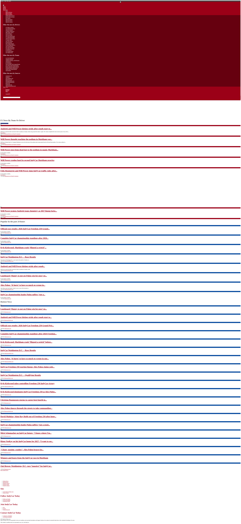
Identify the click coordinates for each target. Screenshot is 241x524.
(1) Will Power (8, 50)
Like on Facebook (6, 500)
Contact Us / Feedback (7, 515)
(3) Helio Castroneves (10, 31)
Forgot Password (6, 509)
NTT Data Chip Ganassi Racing (12, 65)
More (4, 217)
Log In (4, 508)
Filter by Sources (9, 14)
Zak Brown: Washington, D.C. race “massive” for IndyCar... (26, 466)
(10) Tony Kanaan (9, 41)
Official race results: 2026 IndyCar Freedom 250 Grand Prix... (27, 325)
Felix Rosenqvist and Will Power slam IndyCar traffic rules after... (29, 171)
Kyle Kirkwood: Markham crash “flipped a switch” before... (26, 342)
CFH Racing (8, 61)
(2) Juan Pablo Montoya (10, 45)
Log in (2, 1)
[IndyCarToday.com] (120, 2)
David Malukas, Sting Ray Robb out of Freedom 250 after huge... (28, 416)
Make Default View (4, 123)
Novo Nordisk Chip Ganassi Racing (13, 64)
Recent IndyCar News (10, 17)
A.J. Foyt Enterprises (10, 58)
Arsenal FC (8, 93)
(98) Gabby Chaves (9, 32)
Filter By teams (6, 484)
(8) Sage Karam (9, 42)
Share (14, 133)
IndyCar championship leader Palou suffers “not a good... (25, 425)
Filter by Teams (9, 13)
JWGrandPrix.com (9, 78)
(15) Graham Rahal (9, 51)
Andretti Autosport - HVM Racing (12, 60)
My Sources (8, 18)
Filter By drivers (6, 483)
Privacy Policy (6, 492)
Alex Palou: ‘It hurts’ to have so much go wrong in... (23, 285)
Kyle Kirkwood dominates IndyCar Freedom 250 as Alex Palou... (28, 392)
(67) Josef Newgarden (10, 47)
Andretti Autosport (9, 59)
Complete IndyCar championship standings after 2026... (24, 238)
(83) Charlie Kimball (10, 43)
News (7, 11)
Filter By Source (6, 485)
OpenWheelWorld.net (10, 82)
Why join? (9, 1)
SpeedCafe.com (9, 84)
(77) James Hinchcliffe (10, 37)
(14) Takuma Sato (9, 52)
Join (5, 1)
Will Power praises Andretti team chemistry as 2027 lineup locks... (29, 211)
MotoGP (7, 90)
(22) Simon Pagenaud (10, 48)
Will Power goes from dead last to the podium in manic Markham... (29, 150)
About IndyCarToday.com (8, 491)
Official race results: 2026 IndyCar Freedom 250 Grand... (25, 229)
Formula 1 (8, 89)
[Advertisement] (120, 109)
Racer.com (8, 83)
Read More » (3, 132)
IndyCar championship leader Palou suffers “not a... (23, 294)
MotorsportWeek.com (10, 80)
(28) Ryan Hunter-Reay (10, 38)
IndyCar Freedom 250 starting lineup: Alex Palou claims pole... (28, 367)
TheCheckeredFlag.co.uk (11, 86)
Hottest (4, 7)
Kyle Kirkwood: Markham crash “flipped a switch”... (23, 247)
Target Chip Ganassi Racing (11, 69)
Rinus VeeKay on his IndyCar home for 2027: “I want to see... (27, 441)
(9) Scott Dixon (9, 33)
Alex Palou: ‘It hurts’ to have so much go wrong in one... (25, 358)
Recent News (5, 482)
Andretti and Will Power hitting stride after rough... (23, 266)
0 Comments (17, 133)
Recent (4, 8)
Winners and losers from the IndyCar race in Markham (24, 458)
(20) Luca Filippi (9, 35)
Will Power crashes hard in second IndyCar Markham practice (27, 160)
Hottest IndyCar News (10, 15)
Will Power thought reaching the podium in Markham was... (26, 139)
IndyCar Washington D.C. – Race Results (18, 257)
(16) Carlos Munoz (9, 46)
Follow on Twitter (6, 499)
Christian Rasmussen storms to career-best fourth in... (24, 400)
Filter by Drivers (9, 12)
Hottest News (5, 481)
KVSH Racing (9, 63)
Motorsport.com (9, 79)
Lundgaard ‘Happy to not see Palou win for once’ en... (24, 276)
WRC (7, 91)
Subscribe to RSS (6, 501)
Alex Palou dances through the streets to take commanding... (26, 408)
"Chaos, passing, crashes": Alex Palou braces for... (22, 449)
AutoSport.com (9, 75)
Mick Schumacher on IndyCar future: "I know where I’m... (26, 433)
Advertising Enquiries (7, 517)
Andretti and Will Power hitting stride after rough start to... (26, 129)
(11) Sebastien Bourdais (10, 28)
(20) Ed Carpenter (9, 29)
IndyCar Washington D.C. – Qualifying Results (21, 375)
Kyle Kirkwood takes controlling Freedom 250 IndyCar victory (28, 383)
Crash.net (7, 77)
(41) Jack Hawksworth (10, 36)
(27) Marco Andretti (10, 27)
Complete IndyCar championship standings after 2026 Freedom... (29, 334)
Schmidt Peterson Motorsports (12, 68)
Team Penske (8, 70)
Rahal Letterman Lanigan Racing (12, 66)
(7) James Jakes (9, 40)
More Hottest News (4, 470)
